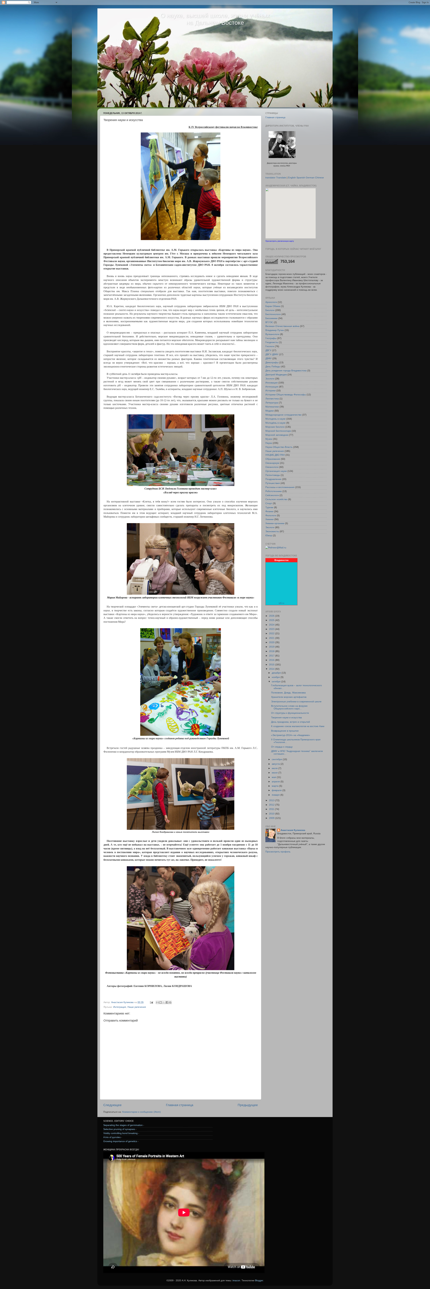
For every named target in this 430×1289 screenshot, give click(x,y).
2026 (272, 616)
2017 (272, 655)
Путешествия (272, 483)
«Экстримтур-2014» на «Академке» (290, 735)
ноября (276, 677)
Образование (272, 459)
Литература (271, 402)
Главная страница (179, 1105)
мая (274, 777)
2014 (272, 669)
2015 (272, 664)
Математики (272, 406)
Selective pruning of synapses (119, 1129)
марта (275, 786)
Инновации (271, 382)
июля (275, 768)
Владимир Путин (274, 330)
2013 (272, 800)
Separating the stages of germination (123, 1125)
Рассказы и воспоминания (279, 487)
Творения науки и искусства (286, 717)
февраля (277, 790)
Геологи (269, 346)
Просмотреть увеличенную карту (279, 241)
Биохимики (271, 318)
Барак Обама (272, 306)
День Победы (272, 366)
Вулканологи (272, 334)
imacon (236, 1280)
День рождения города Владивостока (286, 370)
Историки (270, 390)
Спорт (268, 503)
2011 (272, 809)
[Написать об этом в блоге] (160, 1002)
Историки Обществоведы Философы (285, 394)
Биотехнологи (273, 314)
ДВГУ (268, 350)
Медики (269, 410)
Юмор (268, 535)
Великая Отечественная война (282, 326)
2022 (272, 633)
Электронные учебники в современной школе (296, 701)
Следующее (112, 1105)
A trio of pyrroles (112, 1137)
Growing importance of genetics (120, 1141)
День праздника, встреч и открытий (290, 722)
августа (276, 764)
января (276, 795)
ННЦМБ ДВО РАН (275, 455)
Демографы (271, 362)
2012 (272, 805)
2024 (272, 624)
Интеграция (119, 1007)
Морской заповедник (276, 435)
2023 (272, 629)
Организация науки (276, 471)
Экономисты (272, 531)
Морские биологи (275, 427)
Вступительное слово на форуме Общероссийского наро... (289, 707)
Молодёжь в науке (275, 423)
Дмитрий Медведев (276, 374)
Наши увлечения (136, 1007)
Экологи (269, 527)
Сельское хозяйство (276, 499)
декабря (277, 673)
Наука (268, 443)
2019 (272, 647)
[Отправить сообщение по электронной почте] (151, 1002)
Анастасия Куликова (293, 830)
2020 (272, 642)
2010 (272, 813)
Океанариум (272, 463)
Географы (270, 338)
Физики (269, 511)
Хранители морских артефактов (288, 697)
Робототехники (273, 491)
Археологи (271, 302)
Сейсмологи (272, 495)
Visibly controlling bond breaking (120, 1133)
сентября (277, 759)
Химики (269, 519)
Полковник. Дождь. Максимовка (288, 692)
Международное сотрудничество (283, 415)
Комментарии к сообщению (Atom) (141, 1112)
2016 (272, 660)
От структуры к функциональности (290, 713)
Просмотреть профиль (277, 851)
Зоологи (269, 378)
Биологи (269, 310)
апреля (276, 781)
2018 (272, 651)
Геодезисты (271, 342)
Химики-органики (274, 523)
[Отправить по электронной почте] (157, 1002)
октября (276, 681)
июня (275, 772)
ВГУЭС (269, 322)
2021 (272, 638)
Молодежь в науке (275, 419)
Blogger (259, 1280)
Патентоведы (272, 475)
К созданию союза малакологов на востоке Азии (297, 726)
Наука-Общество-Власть (278, 447)
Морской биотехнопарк (278, 431)
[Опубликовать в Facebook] (167, 1002)
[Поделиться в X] (163, 1002)
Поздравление (273, 479)
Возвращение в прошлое (285, 731)
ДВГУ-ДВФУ (271, 354)
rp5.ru (281, 603)
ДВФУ (268, 358)
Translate (281, 177)
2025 (272, 620)
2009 (272, 818)
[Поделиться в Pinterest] (170, 1002)
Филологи (270, 515)
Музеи (268, 439)
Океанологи (271, 467)
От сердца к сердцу (282, 747)
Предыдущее (248, 1105)
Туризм (269, 507)
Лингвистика (272, 398)
